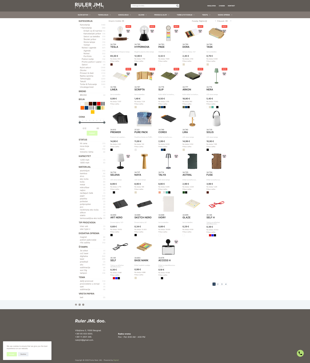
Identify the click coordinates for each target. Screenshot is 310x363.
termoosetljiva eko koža (91, 218)
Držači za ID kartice (93, 31)
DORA (185, 46)
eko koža (84, 179)
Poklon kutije (88, 59)
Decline (23, 354)
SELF (113, 260)
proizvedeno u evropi (90, 284)
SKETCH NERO (143, 217)
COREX (162, 132)
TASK (209, 46)
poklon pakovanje (88, 240)
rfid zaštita (85, 242)
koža (82, 182)
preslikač (84, 261)
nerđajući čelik (86, 193)
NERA (209, 89)
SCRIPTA (139, 89)
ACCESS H (164, 260)
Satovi (85, 64)
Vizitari (87, 45)
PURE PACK (141, 132)
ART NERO (116, 217)
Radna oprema (224, 15)
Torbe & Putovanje (184, 15)
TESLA (114, 46)
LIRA (185, 132)
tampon (83, 273)
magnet (83, 237)
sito (81, 264)
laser (82, 259)
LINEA (113, 89)
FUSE (209, 174)
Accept (11, 354)
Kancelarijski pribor (92, 33)
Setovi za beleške (92, 36)
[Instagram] (83, 305)
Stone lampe (89, 42)
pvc (81, 207)
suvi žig (83, 270)
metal (82, 184)
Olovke (141, 15)
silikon (83, 212)
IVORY (162, 217)
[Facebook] (76, 305)
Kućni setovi (83, 15)
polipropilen (85, 204)
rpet (82, 286)
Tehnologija (103, 15)
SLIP (161, 89)
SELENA (115, 174)
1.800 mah (84, 162)
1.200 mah (84, 160)
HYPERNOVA (141, 46)
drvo (82, 176)
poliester (84, 201)
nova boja (84, 146)
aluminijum (85, 170)
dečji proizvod (86, 281)
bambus (83, 173)
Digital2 (116, 360)
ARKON (186, 89)
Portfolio (88, 56)
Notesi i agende (89, 47)
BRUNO (83, 95)
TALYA (162, 174)
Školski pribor (90, 39)
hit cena (83, 143)
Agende (87, 50)
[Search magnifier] (177, 6)
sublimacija (85, 267)
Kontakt (231, 6)
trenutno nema (86, 152)
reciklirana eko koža (89, 210)
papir (82, 196)
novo (82, 149)
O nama (222, 6)
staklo (82, 215)
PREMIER (115, 132)
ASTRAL (187, 174)
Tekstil (205, 15)
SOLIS (210, 132)
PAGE (161, 46)
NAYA (137, 174)
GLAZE (186, 217)
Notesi (86, 53)
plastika (83, 198)
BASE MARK (141, 260)
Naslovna (211, 6)
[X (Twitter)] (80, 305)
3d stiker (84, 250)
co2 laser (84, 253)
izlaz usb (84, 226)
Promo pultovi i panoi (91, 62)
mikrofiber (84, 187)
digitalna (84, 256)
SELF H (210, 217)
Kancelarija (123, 15)
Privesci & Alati (160, 15)
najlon (82, 190)
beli (81, 297)
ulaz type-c (85, 229)
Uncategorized (86, 87)
